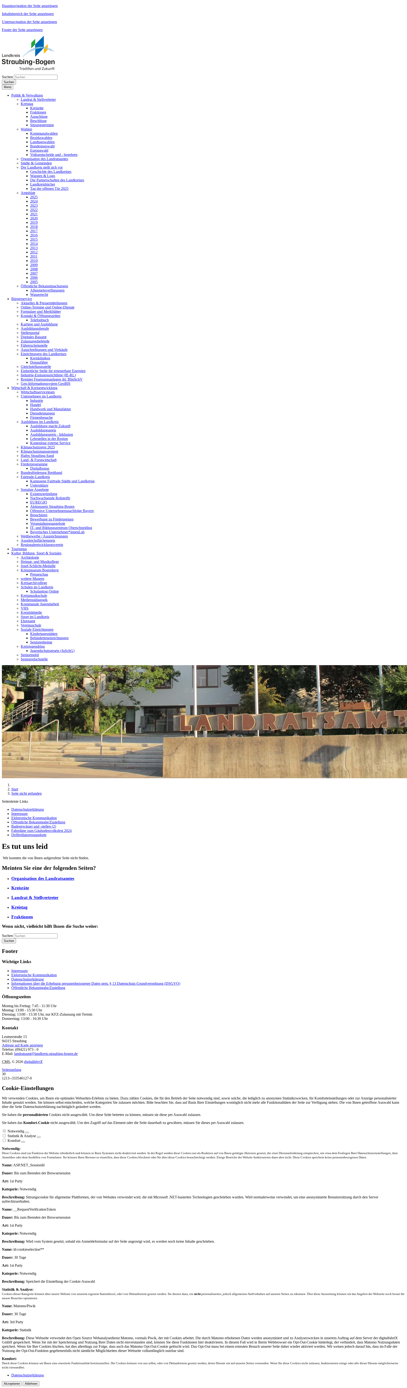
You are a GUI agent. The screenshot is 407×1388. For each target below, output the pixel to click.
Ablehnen (31, 1383)
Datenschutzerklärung (27, 979)
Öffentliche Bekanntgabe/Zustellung (38, 988)
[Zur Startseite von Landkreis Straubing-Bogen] (34, 69)
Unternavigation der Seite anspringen (29, 22)
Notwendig (16, 1131)
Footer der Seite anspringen (22, 30)
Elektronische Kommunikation (34, 975)
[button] (27, 95)
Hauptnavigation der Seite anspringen (30, 6)
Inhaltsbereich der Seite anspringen (28, 14)
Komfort (14, 1141)
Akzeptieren (12, 1383)
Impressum (19, 971)
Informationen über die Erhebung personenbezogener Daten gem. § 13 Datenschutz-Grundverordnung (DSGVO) (95, 983)
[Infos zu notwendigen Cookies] (27, 1132)
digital (33, 1062)
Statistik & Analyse (22, 1136)
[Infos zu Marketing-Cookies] (39, 1137)
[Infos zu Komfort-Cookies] (23, 1142)
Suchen (7, 77)
